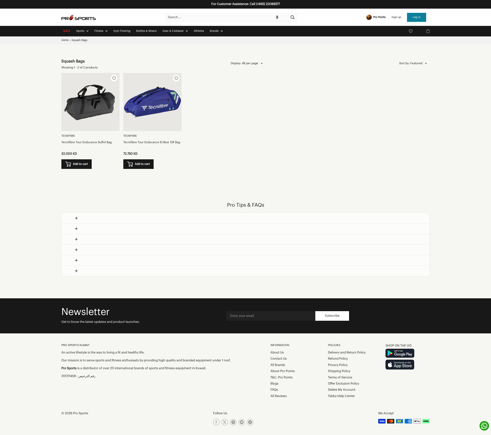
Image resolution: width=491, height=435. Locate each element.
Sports (80, 31)
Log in (416, 17)
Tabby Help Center (341, 396)
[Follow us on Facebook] (216, 422)
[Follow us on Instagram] (233, 422)
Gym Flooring (121, 31)
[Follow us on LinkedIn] (250, 422)
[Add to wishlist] (114, 78)
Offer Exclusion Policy (343, 383)
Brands (214, 31)
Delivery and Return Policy (347, 352)
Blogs (274, 383)
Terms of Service (340, 377)
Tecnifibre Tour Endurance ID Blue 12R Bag (151, 142)
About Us (277, 352)
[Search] (292, 17)
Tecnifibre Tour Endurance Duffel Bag (86, 142)
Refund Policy (338, 358)
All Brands (277, 365)
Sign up (396, 17)
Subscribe (332, 315)
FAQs (274, 389)
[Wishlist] (411, 31)
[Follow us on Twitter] (225, 422)
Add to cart (80, 164)
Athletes (199, 31)
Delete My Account (341, 389)
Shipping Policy (339, 371)
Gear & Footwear (173, 31)
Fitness (98, 31)
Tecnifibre (68, 136)
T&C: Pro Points (281, 377)
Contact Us (278, 358)
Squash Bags (79, 40)
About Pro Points (282, 371)
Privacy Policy (338, 365)
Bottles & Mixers (146, 31)
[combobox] (226, 17)
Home (65, 40)
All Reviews (278, 396)
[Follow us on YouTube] (241, 422)
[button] (277, 17)
